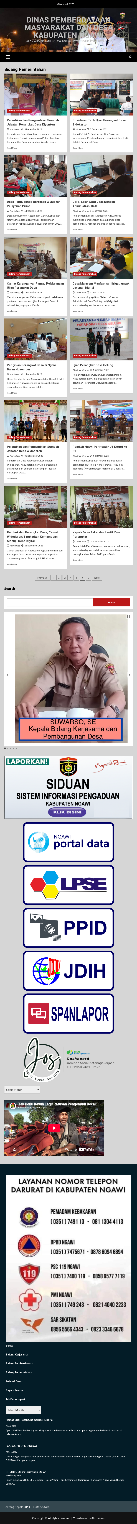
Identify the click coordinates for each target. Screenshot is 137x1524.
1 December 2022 (33, 292)
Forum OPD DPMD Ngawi (21, 1445)
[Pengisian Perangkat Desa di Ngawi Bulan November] (35, 339)
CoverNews (80, 1518)
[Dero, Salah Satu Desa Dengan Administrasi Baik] (101, 176)
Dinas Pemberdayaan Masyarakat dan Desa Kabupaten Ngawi (68, 27)
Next (97, 577)
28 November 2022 (33, 545)
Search (9, 588)
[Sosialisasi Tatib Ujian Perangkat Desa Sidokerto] (101, 95)
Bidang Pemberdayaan (19, 1363)
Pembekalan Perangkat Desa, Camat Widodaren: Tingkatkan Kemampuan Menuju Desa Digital (32, 537)
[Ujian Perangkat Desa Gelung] (101, 339)
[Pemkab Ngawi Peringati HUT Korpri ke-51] (101, 421)
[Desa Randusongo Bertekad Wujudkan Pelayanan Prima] (35, 176)
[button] (7, 56)
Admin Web (15, 129)
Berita (9, 1345)
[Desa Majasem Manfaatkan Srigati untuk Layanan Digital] (101, 258)
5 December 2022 (33, 129)
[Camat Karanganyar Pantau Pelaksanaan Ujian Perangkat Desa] (35, 258)
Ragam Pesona (15, 1390)
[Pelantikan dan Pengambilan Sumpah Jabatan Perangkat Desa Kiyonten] (35, 95)
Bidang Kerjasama (17, 1354)
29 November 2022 (99, 456)
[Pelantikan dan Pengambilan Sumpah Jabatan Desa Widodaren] (35, 421)
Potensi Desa (14, 1381)
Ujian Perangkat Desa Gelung (93, 365)
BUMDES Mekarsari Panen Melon (26, 1471)
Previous (42, 577)
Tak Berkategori (15, 1399)
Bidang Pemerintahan (19, 110)
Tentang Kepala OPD (17, 1506)
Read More (12, 148)
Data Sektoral (41, 1506)
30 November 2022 (99, 370)
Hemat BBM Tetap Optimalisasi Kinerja (29, 1419)
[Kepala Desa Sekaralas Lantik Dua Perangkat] (101, 507)
